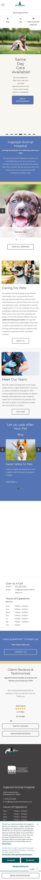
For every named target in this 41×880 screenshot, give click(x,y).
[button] (3, 5)
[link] (20, 4)
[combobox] (34, 869)
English (32, 869)
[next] (38, 41)
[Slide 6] (29, 134)
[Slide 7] (34, 134)
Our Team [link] (20, 412)
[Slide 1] (7, 134)
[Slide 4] (20, 134)
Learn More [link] (10, 482)
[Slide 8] (25, 720)
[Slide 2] (11, 134)
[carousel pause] (38, 52)
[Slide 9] (27, 720)
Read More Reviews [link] (20, 734)
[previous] (2, 41)
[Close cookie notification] (38, 824)
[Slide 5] (25, 134)
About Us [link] (20, 341)
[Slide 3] (16, 134)
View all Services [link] (20, 247)
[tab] (10, 602)
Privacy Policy (6, 843)
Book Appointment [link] (20, 876)
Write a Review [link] (20, 726)
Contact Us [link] (20, 652)
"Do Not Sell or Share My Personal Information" (17, 854)
